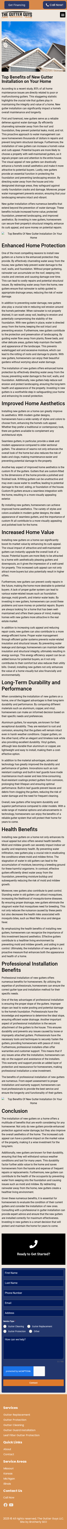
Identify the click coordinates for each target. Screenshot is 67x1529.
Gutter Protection (14, 1420)
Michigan (9, 1478)
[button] (62, 14)
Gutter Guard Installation (19, 1430)
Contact (33, 1382)
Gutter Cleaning (13, 1425)
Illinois (7, 1483)
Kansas (8, 1473)
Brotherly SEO (38, 1522)
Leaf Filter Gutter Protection (21, 1435)
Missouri (8, 1468)
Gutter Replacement (16, 1414)
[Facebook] (5, 1505)
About (7, 1449)
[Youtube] (11, 1505)
